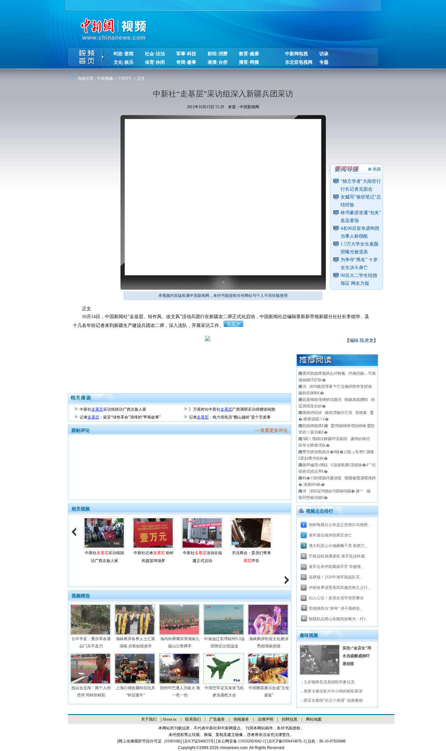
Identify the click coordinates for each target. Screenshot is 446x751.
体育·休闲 (155, 62)
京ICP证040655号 (199, 741)
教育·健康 (249, 53)
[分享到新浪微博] (241, 343)
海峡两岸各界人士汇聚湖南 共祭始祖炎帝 (135, 642)
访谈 (323, 53)
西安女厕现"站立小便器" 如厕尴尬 (333, 700)
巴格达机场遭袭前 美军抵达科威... (338, 556)
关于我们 (149, 719)
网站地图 (314, 719)
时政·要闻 (124, 53)
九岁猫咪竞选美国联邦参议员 (329, 682)
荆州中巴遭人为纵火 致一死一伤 (180, 691)
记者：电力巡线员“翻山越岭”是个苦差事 (230, 417)
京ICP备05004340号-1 (286, 741)
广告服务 (217, 719)
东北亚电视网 (298, 62)
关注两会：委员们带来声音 (251, 557)
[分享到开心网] (280, 343)
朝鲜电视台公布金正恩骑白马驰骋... (340, 524)
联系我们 (193, 719)
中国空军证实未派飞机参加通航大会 (224, 691)
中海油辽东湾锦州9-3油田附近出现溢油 (224, 642)
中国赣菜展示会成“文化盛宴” (268, 691)
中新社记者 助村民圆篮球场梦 (154, 557)
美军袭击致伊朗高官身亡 (330, 535)
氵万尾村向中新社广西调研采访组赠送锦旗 (232, 409)
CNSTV (125, 78)
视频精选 (81, 595)
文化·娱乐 (124, 62)
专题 (323, 62)
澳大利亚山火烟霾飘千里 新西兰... (338, 545)
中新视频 (105, 78)
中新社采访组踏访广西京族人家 (113, 409)
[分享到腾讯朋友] (270, 343)
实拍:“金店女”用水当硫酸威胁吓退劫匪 (356, 656)
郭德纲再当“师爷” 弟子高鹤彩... (336, 608)
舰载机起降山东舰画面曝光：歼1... (339, 619)
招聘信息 (289, 719)
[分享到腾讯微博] (261, 343)
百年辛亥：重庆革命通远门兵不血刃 (91, 642)
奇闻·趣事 (186, 62)
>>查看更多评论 (271, 430)
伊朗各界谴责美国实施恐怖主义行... (340, 587)
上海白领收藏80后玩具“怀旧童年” (135, 691)
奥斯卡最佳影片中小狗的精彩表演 (333, 691)
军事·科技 (186, 53)
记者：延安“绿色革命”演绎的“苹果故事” (120, 417)
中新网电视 (296, 53)
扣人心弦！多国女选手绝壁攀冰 (336, 598)
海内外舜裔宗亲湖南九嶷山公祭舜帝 (179, 642)
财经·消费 (218, 53)
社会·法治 (155, 53)
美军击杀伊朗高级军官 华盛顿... (336, 566)
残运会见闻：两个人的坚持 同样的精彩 (91, 691)
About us (169, 719)
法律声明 (265, 719)
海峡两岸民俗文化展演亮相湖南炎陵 (268, 642)
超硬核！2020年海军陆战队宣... (336, 577)
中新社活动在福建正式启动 (202, 557)
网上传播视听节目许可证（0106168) (150, 741)
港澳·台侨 (218, 62)
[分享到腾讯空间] (251, 343)
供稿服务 (241, 719)
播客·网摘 (249, 62)
